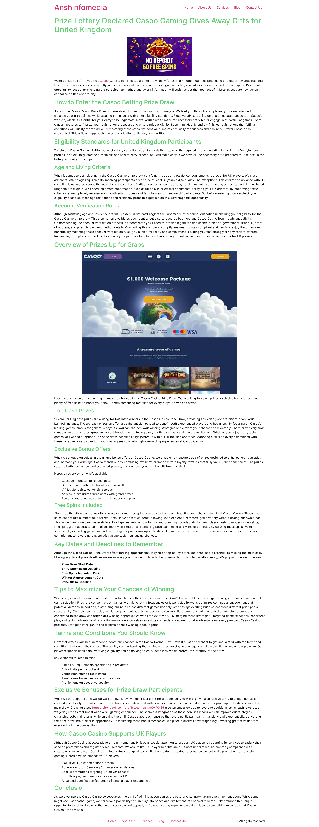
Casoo (104, 80)
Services (223, 7)
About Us (204, 7)
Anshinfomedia (80, 7)
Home (188, 7)
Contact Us (254, 7)
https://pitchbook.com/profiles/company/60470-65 (128, 707)
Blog (237, 7)
